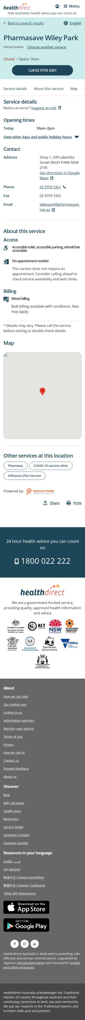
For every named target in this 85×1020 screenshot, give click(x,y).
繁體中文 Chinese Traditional (24, 885)
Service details (15, 88)
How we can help (15, 696)
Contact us (11, 760)
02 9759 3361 (50, 187)
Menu (74, 6)
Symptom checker (16, 835)
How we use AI (14, 752)
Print (77, 503)
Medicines (11, 819)
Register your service (18, 728)
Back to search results (26, 23)
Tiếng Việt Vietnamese (19, 893)
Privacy (8, 744)
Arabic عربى (12, 861)
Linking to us (12, 712)
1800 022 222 (45, 561)
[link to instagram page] (24, 944)
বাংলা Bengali (11, 869)
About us (10, 776)
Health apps (12, 811)
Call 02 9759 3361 (43, 70)
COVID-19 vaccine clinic (51, 466)
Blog (6, 795)
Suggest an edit (43, 108)
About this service (48, 88)
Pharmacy (15, 466)
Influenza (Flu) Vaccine (24, 476)
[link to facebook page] (14, 944)
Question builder (15, 843)
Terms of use (12, 736)
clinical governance (31, 963)
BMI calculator (13, 803)
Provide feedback (16, 768)
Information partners (18, 720)
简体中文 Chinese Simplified (23, 877)
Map (74, 88)
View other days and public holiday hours (37, 137)
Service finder (13, 827)
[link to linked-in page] (35, 944)
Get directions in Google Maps (60, 175)
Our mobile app (15, 704)
